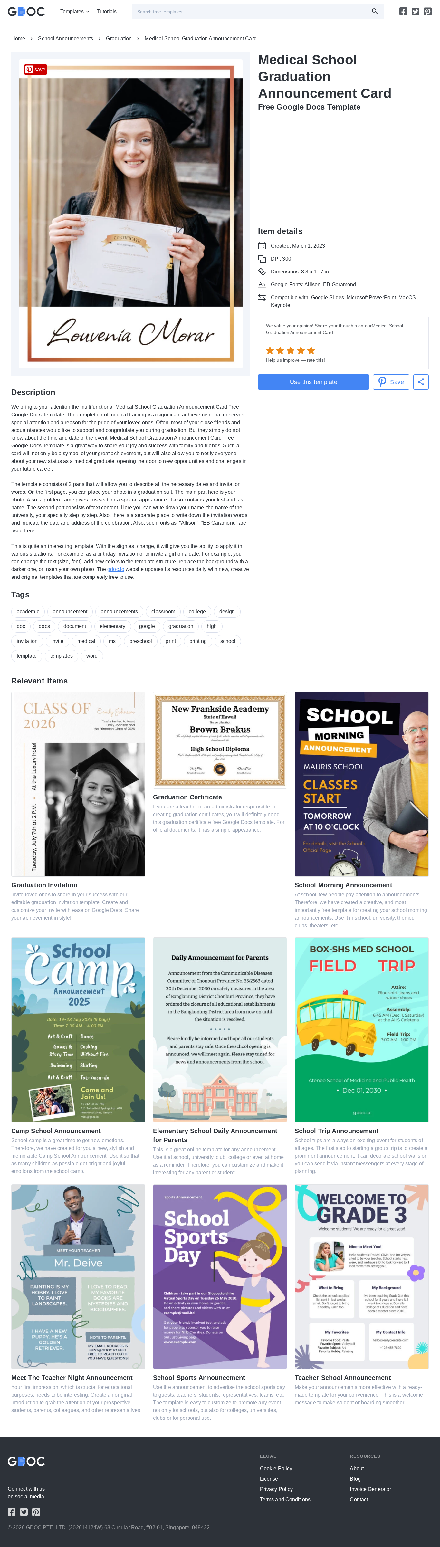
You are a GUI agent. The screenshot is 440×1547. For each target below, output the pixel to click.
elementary (113, 626)
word (92, 656)
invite (57, 641)
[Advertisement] (343, 165)
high (212, 626)
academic (28, 611)
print (171, 641)
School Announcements (65, 38)
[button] (421, 382)
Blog (355, 1479)
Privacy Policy (276, 1489)
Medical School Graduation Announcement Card (200, 38)
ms (112, 641)
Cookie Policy (276, 1468)
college (197, 611)
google (147, 626)
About (357, 1468)
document (74, 626)
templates (61, 656)
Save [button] (397, 382)
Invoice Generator (370, 1489)
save (39, 69)
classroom (163, 611)
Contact (359, 1499)
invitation (27, 641)
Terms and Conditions (285, 1499)
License (269, 1479)
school (228, 641)
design (227, 611)
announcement (70, 611)
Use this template (314, 382)
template (27, 656)
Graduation (119, 38)
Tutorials (107, 11)
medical (86, 641)
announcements (119, 611)
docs (44, 626)
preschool (140, 641)
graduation (180, 626)
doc (21, 626)
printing (198, 641)
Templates (72, 11)
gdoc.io (115, 569)
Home (18, 38)
